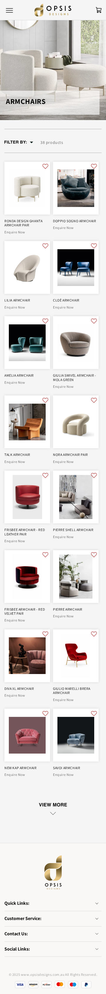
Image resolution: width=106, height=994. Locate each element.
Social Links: (17, 949)
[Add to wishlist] (45, 166)
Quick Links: (16, 903)
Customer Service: (23, 918)
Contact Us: (16, 934)
